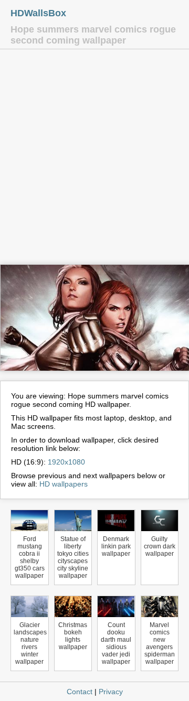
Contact (79, 691)
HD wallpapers (63, 484)
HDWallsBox (38, 13)
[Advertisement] (94, 159)
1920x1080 (66, 462)
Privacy (111, 691)
